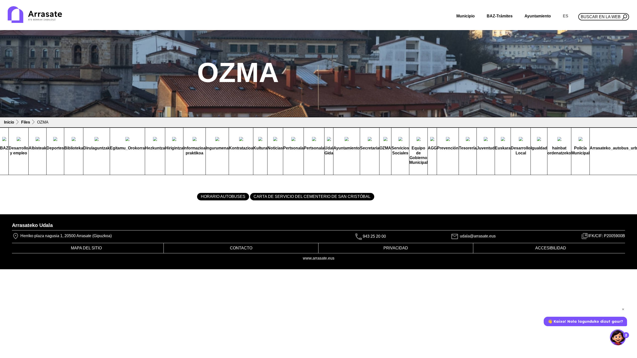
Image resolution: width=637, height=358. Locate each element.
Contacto (241, 248)
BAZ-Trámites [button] (500, 16)
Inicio (9, 122)
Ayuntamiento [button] (538, 16)
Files (25, 122)
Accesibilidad (550, 248)
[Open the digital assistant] (618, 337)
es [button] (565, 16)
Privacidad (395, 248)
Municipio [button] (465, 16)
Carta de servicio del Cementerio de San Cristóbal (312, 196)
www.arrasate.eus (318, 258)
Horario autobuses (223, 196)
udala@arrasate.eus (477, 236)
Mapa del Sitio (86, 248)
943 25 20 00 (374, 236)
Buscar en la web (601, 17)
